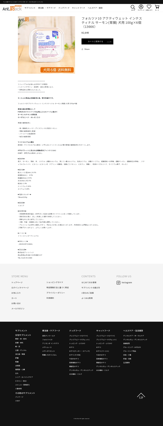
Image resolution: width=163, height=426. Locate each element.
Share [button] (87, 49)
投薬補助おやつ (74, 362)
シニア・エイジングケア (24, 377)
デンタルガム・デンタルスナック (81, 370)
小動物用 (18, 388)
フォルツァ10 (47, 339)
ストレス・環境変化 (22, 385)
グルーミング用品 (129, 351)
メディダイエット (48, 351)
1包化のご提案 (88, 293)
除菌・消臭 (127, 359)
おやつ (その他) (74, 355)
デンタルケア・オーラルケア (133, 336)
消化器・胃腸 (20, 354)
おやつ (71, 347)
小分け (17, 401)
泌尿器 (17, 365)
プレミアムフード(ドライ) (78, 336)
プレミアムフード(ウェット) (79, 339)
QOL (17, 373)
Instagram (127, 282)
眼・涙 (17, 346)
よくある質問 (87, 298)
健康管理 (126, 343)
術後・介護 (127, 355)
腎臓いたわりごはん (49, 355)
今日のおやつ (74, 359)
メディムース (47, 347)
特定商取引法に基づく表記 (57, 287)
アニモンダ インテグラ (50, 343)
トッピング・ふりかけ (77, 343)
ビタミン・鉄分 (20, 381)
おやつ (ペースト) (102, 351)
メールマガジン (17, 308)
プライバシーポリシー (55, 292)
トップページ (17, 282)
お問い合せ (16, 303)
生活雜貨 (126, 362)
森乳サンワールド (48, 336)
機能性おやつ (74, 366)
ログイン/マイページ (20, 287)
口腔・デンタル (20, 350)
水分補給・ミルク (75, 374)
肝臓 (16, 358)
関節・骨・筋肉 (20, 339)
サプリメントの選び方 (91, 287)
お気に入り (16, 293)
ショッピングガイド (54, 282)
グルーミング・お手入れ (132, 347)
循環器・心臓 (20, 369)
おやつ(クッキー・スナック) (79, 351)
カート (14, 298)
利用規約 (50, 298)
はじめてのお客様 (89, 282)
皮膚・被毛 (19, 342)
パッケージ (19, 397)
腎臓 (16, 362)
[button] (30, 7)
